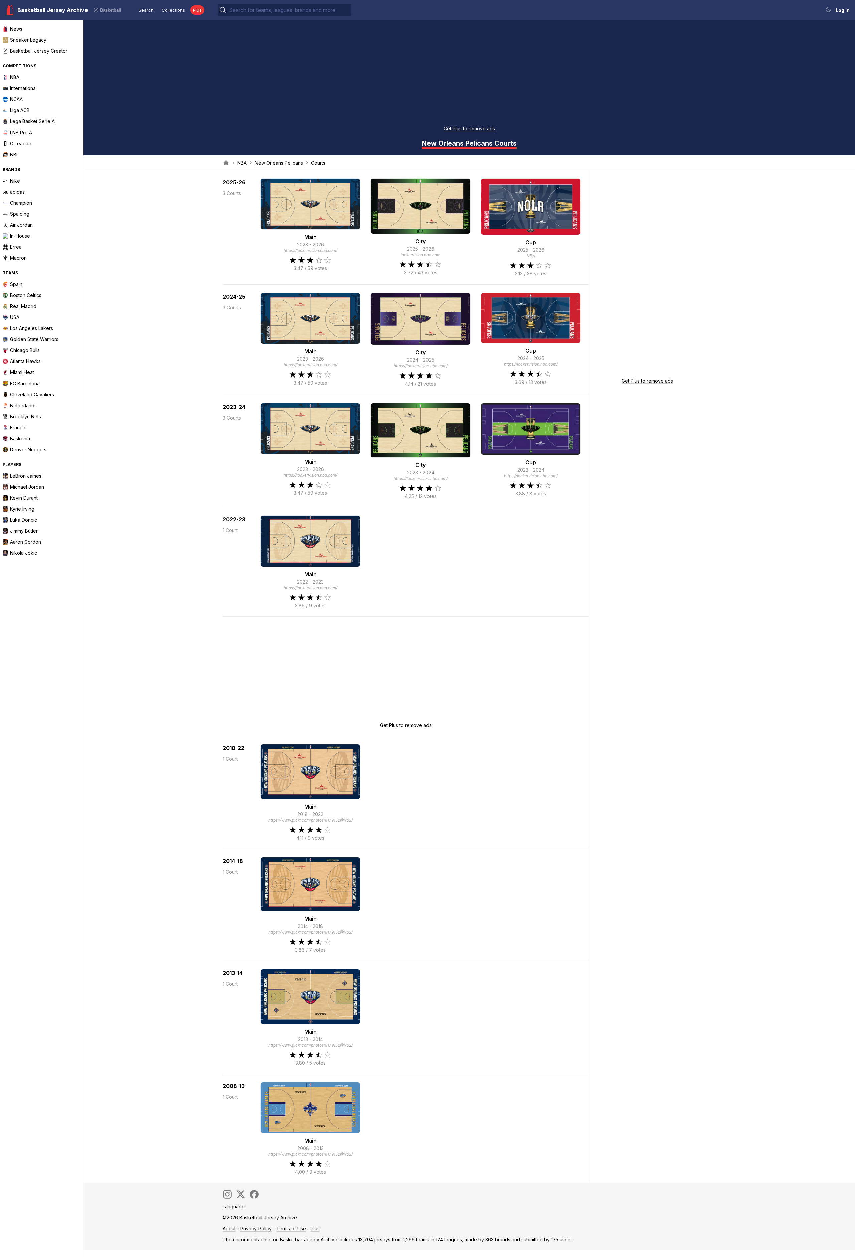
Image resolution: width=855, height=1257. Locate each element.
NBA (242, 163)
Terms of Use (291, 1228)
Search (146, 10)
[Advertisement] (469, 74)
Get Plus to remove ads (469, 128)
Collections (173, 10)
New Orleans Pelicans (279, 163)
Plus (197, 10)
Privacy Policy (256, 1228)
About (229, 1228)
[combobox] (289, 10)
